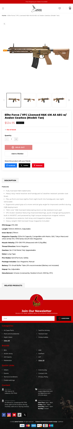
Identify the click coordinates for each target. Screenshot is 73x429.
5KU (5, 350)
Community (42, 370)
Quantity (8, 135)
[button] (3, 8)
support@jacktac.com (45, 391)
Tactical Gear (43, 334)
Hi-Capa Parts (9, 330)
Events (6, 373)
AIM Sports (8, 357)
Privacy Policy (43, 377)
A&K (39, 350)
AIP (39, 357)
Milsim (6, 370)
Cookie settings (9, 380)
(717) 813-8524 (42, 395)
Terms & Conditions (10, 377)
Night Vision (8, 337)
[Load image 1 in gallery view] (14, 100)
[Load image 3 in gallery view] (44, 100)
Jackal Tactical (19, 421)
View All (7, 340)
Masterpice (8, 360)
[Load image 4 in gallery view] (59, 100)
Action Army (8, 353)
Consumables (43, 337)
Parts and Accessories (11, 334)
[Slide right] (69, 100)
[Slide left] (4, 100)
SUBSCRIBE (65, 318)
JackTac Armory (44, 330)
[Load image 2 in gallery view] (29, 100)
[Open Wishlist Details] (60, 8)
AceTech (41, 353)
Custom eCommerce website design (46, 421)
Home (4, 15)
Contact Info (42, 373)
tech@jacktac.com (44, 393)
